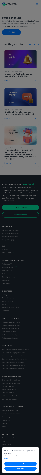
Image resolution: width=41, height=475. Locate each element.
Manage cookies (20, 464)
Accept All (20, 468)
